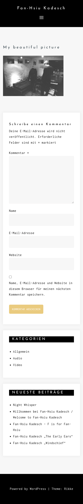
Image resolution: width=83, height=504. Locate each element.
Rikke (68, 488)
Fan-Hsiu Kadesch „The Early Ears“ (43, 436)
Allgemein (21, 351)
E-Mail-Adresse (21, 233)
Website (15, 255)
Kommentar (19, 153)
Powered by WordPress (28, 488)
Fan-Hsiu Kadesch (41, 8)
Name (12, 210)
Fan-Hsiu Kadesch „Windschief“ (39, 443)
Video (17, 365)
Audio (17, 358)
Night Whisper (25, 405)
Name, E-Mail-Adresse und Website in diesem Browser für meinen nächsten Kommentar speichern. (41, 288)
